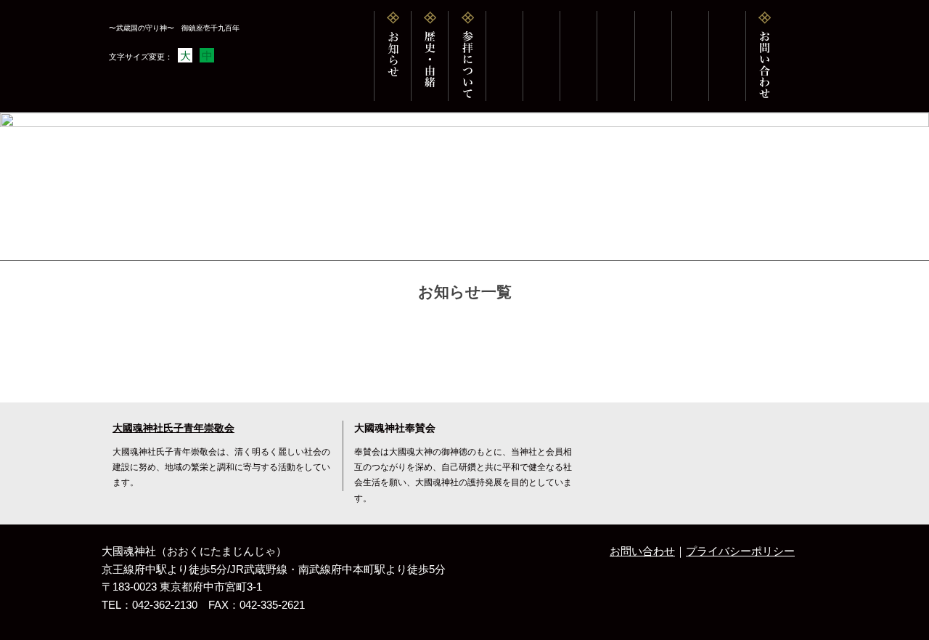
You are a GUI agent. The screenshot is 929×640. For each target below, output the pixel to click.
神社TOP (126, 245)
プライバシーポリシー (740, 551)
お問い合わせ (642, 551)
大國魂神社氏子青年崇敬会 (173, 428)
